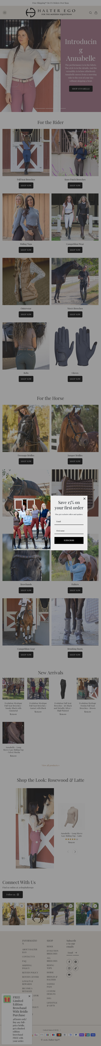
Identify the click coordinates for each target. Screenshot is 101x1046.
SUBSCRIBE (69, 540)
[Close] (84, 499)
